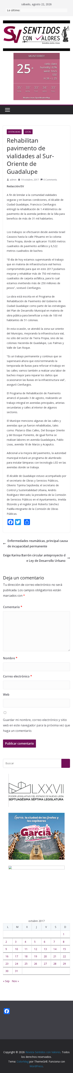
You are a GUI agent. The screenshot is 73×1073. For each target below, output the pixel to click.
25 (26, 963)
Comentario (12, 607)
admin (13, 179)
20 (45, 956)
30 (6, 971)
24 (16, 963)
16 (6, 956)
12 (35, 949)
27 (45, 963)
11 (26, 949)
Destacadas (14, 131)
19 (35, 956)
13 (45, 949)
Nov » (15, 981)
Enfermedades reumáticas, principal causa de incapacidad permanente (37, 543)
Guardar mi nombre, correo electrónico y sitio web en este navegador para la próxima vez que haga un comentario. (36, 725)
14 (54, 949)
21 (54, 956)
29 (64, 963)
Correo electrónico (17, 676)
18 (26, 956)
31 (16, 971)
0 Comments (50, 179)
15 (64, 949)
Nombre (10, 658)
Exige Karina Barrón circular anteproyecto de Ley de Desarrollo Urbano (34, 558)
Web (6, 694)
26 (35, 963)
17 (16, 956)
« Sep (6, 981)
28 (54, 963)
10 (16, 949)
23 (6, 963)
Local (28, 131)
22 (64, 956)
